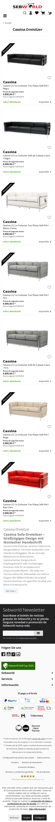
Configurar (40, 817)
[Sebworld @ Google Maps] (13, 654)
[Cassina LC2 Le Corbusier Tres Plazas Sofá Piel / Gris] (27, 269)
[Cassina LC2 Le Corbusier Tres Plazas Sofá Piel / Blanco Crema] (27, 199)
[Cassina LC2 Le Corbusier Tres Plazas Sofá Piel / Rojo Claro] (27, 479)
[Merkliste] (37, 14)
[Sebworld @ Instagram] (18, 655)
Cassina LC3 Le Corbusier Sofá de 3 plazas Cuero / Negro (26, 157)
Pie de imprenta (43, 772)
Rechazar (14, 817)
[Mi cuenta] (30, 13)
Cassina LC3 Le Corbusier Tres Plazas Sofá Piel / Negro (26, 87)
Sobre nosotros (43, 757)
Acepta (26, 817)
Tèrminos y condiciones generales (19, 772)
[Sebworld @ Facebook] (3, 655)
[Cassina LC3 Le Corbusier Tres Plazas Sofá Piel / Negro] (27, 60)
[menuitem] (30, 14)
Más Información (37, 809)
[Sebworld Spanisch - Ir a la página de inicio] (27, 6)
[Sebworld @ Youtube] (9, 655)
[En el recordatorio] (49, 78)
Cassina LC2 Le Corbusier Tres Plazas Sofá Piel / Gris (26, 296)
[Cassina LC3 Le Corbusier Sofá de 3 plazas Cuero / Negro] (27, 130)
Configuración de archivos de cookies (18, 757)
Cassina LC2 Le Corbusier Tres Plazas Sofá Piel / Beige (26, 436)
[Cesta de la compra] (43, 13)
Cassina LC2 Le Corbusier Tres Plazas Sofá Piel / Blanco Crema (26, 227)
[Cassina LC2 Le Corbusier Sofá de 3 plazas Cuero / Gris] (27, 339)
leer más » (11, 591)
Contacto (15, 762)
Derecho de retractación (32, 762)
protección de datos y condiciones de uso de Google (29, 802)
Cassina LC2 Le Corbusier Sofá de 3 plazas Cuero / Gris (26, 366)
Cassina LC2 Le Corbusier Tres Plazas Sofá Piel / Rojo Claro (26, 506)
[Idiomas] (49, 13)
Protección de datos (26, 767)
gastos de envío (39, 738)
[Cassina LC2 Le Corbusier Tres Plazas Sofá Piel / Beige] (27, 409)
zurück (8, 23)
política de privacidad (28, 638)
